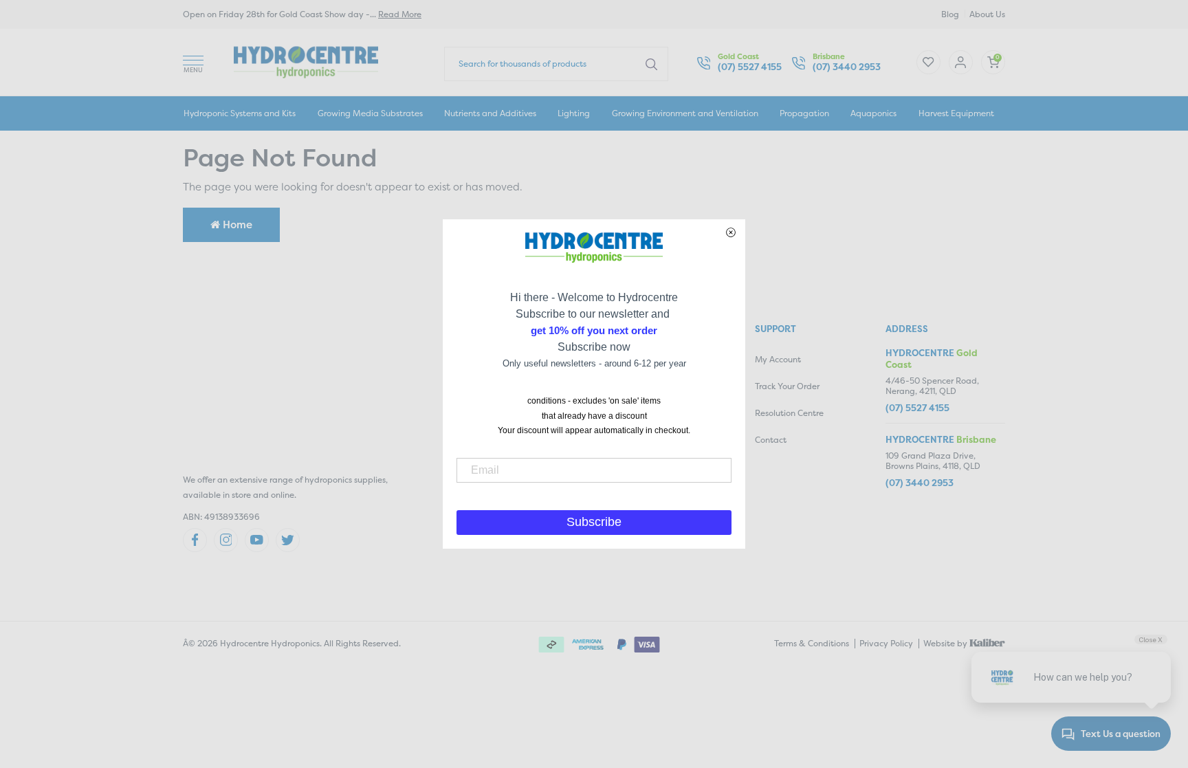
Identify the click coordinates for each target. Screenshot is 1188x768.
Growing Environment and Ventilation (685, 113)
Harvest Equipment (956, 113)
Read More (399, 14)
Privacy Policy (886, 643)
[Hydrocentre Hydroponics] (306, 60)
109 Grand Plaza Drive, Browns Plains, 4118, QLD (933, 461)
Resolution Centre (789, 413)
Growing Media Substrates (370, 113)
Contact (770, 440)
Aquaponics (873, 113)
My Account (778, 359)
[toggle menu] (193, 62)
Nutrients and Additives (490, 113)
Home (236, 224)
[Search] (651, 63)
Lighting (574, 113)
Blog (950, 14)
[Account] (928, 62)
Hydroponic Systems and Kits (240, 113)
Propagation (804, 113)
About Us (987, 14)
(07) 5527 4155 (750, 67)
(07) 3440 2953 (847, 67)
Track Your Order (787, 386)
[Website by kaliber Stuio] (987, 642)
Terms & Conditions (811, 643)
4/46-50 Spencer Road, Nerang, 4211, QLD (932, 386)
